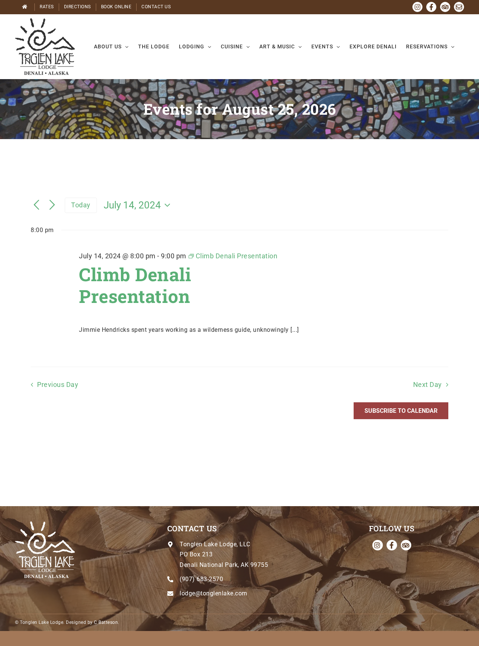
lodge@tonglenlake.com (213, 593)
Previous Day (57, 384)
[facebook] (392, 545)
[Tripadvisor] (406, 545)
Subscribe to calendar (400, 410)
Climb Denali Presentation (135, 285)
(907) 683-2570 (201, 579)
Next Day (427, 384)
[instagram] (377, 545)
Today (81, 205)
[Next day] (52, 205)
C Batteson (106, 622)
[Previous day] (37, 205)
